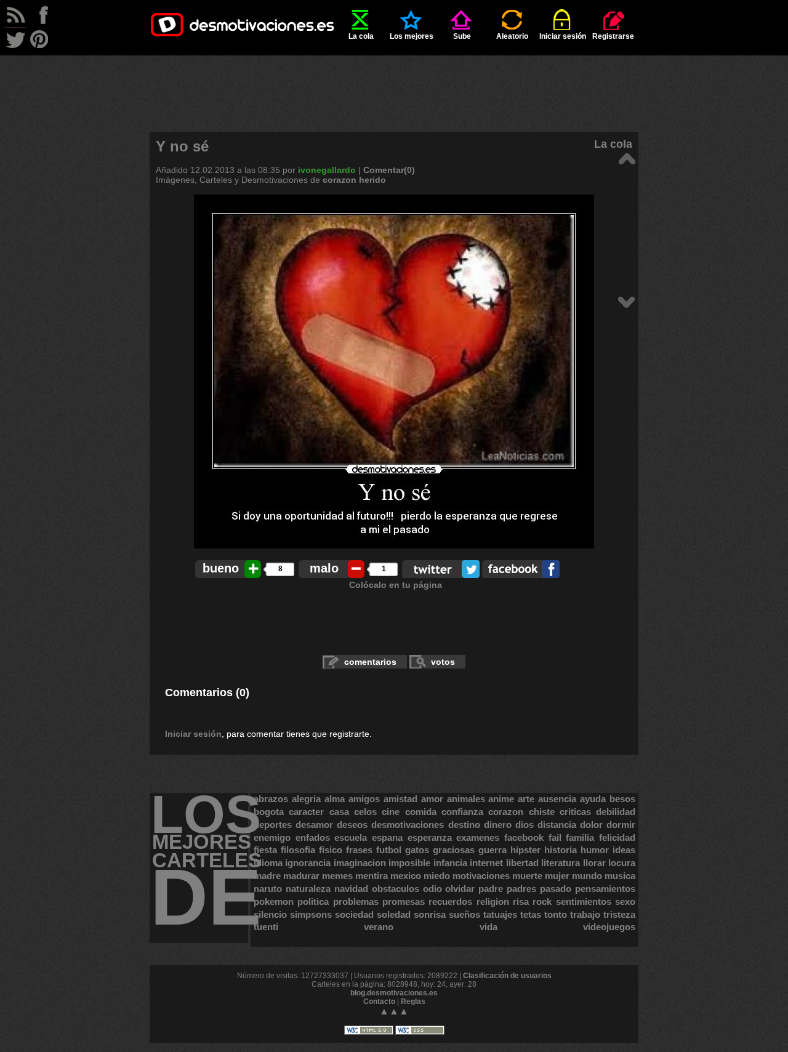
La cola (361, 36)
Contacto (379, 1001)
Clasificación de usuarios (507, 975)
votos (443, 662)
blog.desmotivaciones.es (394, 993)
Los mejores (411, 36)
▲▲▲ (394, 1011)
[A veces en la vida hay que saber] (626, 301)
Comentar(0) (389, 170)
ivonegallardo (327, 170)
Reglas (413, 1001)
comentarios (370, 662)
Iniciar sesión (562, 36)
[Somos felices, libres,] (626, 158)
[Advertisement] (394, 83)
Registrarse (613, 36)
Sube (462, 36)
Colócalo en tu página (395, 585)
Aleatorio (512, 36)
